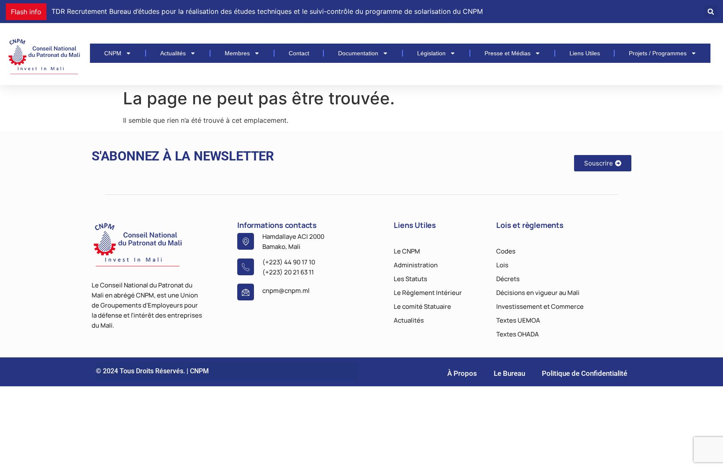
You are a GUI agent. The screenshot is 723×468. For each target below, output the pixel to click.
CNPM (112, 53)
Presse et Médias (508, 53)
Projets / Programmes (658, 53)
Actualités (173, 53)
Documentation (358, 53)
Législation (431, 53)
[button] (710, 11)
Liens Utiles (584, 53)
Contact (299, 53)
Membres (237, 53)
